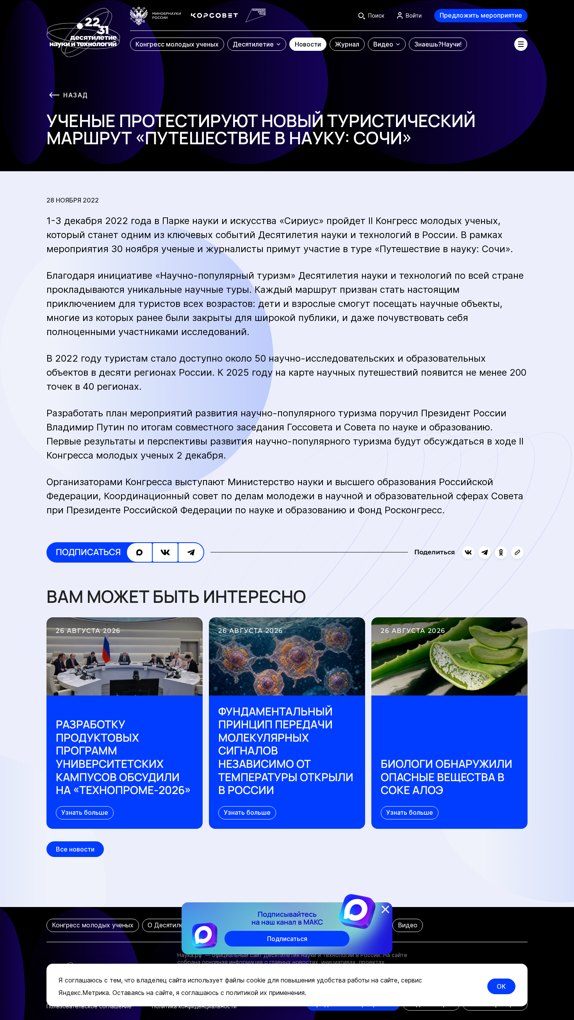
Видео (407, 925)
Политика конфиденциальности (194, 1006)
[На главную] (83, 28)
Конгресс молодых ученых (93, 925)
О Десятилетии (171, 925)
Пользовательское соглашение (89, 1006)
